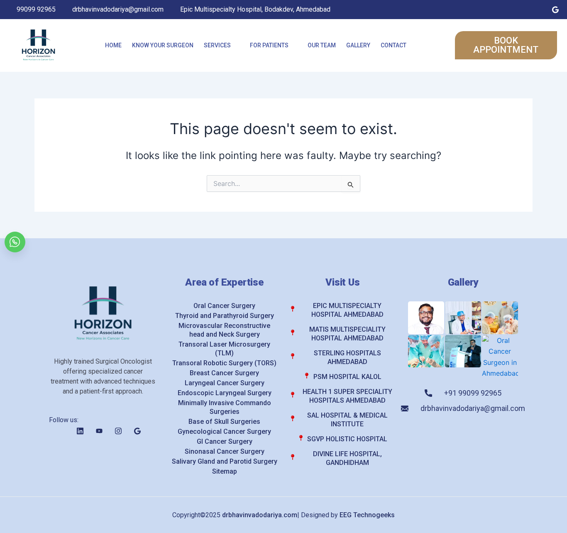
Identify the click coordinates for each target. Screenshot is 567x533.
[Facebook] (484, 9)
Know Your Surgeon (162, 45)
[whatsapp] (15, 242)
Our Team (322, 45)
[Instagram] (537, 9)
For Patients (269, 45)
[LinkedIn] (502, 9)
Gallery (358, 45)
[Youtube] (519, 9)
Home (113, 45)
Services (217, 45)
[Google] (555, 9)
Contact (393, 45)
